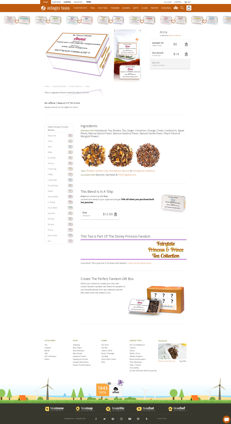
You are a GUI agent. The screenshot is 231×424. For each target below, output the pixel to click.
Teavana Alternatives (81, 362)
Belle (50, 152)
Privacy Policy (162, 418)
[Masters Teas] (56, 2)
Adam (50, 191)
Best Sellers (77, 348)
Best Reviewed (78, 351)
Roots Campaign (107, 353)
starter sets (80, 8)
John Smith (52, 235)
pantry (154, 8)
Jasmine (51, 213)
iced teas (102, 8)
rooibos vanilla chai (97, 170)
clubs (145, 8)
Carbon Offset (106, 351)
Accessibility (134, 368)
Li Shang (51, 202)
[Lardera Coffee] (67, 2)
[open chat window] (226, 419)
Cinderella (52, 180)
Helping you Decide (80, 359)
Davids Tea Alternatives (82, 365)
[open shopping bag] (188, 7)
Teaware (48, 348)
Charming (52, 168)
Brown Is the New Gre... (167, 361)
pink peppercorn (127, 174)
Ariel (50, 146)
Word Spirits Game (108, 359)
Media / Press (135, 353)
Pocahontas (53, 185)
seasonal (166, 8)
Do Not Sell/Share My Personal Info (143, 371)
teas (92, 8)
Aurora (51, 163)
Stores (132, 351)
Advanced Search (79, 356)
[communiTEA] (176, 8)
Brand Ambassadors (138, 359)
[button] (170, 44)
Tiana (50, 141)
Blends (47, 351)
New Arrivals (77, 353)
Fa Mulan (52, 157)
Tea (46, 345)
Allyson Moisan (175, 35)
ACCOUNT (167, 2)
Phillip (50, 174)
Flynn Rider (53, 207)
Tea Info (104, 348)
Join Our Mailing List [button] (137, 345)
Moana (51, 224)
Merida (51, 218)
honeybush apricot (119, 170)
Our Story (105, 345)
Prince (50, 229)
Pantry (47, 359)
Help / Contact (135, 365)
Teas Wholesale (136, 362)
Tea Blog (104, 356)
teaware (115, 8)
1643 (103, 388)
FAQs (103, 362)
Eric (49, 241)
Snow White (53, 196)
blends (126, 8)
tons (102, 392)
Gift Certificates (50, 356)
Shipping (76, 345)
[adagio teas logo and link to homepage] (56, 8)
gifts (135, 8)
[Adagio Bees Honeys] (88, 2)
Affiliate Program (136, 356)
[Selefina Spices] (78, 2)
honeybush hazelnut (143, 170)
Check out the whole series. (139, 263)
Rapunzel (52, 135)
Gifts (46, 353)
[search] (182, 8)
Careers (133, 348)
